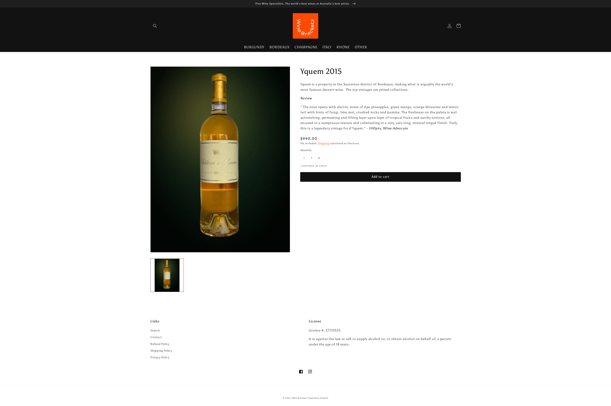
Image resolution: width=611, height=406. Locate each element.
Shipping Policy (161, 350)
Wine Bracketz (299, 398)
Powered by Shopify (318, 398)
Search (155, 330)
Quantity (306, 150)
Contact (156, 337)
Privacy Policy (159, 357)
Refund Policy (159, 344)
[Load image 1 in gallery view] (167, 275)
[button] (154, 25)
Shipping (323, 143)
